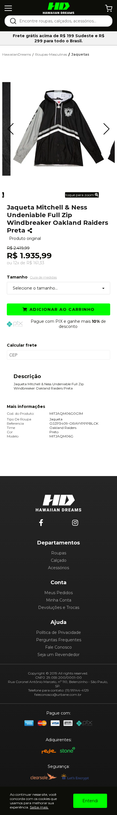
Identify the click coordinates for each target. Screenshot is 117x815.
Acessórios (58, 567)
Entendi (90, 800)
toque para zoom (80, 195)
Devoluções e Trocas (58, 607)
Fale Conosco (58, 647)
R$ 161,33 (35, 262)
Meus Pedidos (58, 592)
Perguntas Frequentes (58, 639)
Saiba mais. (39, 807)
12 (16, 262)
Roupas (58, 553)
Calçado (58, 560)
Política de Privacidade (58, 632)
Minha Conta (58, 600)
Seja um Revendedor (58, 654)
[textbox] (62, 21)
